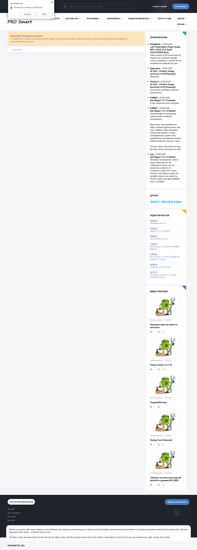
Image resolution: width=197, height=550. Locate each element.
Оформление (113, 18)
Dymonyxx (155, 68)
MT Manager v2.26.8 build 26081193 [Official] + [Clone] (164, 258)
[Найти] (65, 6)
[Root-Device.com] (166, 202)
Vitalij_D (154, 81)
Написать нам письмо (177, 502)
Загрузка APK (72, 18)
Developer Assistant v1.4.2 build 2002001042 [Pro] (163, 276)
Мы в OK (11, 520)
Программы (92, 18)
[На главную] (20, 21)
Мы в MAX (12, 516)
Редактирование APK (138, 18)
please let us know (161, 537)
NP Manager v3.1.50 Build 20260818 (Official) (164, 247)
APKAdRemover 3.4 (158, 223)
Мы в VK (11, 509)
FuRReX (153, 97)
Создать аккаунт (160, 6)
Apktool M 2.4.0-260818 (160, 231)
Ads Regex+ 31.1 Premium (160, 267)
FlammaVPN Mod (158, 402)
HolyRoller (155, 44)
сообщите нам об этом (40, 532)
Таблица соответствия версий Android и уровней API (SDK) (165, 479)
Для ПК (181, 18)
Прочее (180, 24)
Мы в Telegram (14, 513)
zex (152, 154)
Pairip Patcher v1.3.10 (161, 364)
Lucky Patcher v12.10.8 (159, 239)
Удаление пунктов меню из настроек (163, 326)
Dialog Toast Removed (161, 440)
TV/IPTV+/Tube (164, 18)
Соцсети (55, 18)
